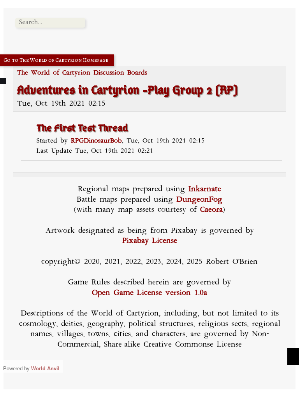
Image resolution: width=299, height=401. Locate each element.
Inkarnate (204, 189)
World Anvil (45, 368)
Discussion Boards (120, 73)
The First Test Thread (82, 129)
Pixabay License (149, 241)
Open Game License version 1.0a (149, 293)
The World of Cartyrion (53, 73)
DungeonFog (199, 200)
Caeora (211, 210)
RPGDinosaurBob (96, 141)
